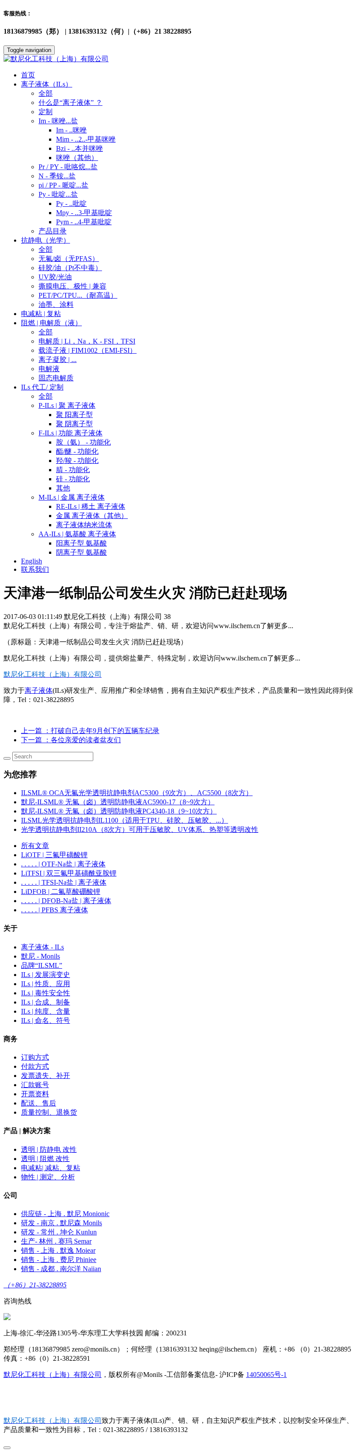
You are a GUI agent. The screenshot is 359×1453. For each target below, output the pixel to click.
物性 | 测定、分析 (48, 1177)
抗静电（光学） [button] (45, 240)
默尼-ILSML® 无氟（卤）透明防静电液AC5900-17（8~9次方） (118, 802)
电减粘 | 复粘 (41, 313)
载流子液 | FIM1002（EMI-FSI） (88, 350)
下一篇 (71, 740)
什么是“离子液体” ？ (70, 102)
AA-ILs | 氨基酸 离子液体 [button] (77, 534)
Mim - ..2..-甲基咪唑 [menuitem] (86, 139)
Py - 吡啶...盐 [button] (58, 194)
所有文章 (35, 845)
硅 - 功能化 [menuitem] (73, 479)
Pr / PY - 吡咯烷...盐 (68, 166)
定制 (46, 111)
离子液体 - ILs (42, 947)
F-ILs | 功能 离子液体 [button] (70, 433)
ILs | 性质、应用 (45, 983)
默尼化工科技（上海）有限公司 (53, 1374)
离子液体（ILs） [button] (46, 84)
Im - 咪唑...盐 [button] (58, 121)
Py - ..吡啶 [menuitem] (71, 203)
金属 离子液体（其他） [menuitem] (92, 515)
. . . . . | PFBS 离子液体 (54, 910)
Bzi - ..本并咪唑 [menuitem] (79, 148)
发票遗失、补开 (45, 1075)
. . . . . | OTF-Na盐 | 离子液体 (63, 864)
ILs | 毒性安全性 (45, 993)
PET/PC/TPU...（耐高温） (78, 295)
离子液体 (39, 690)
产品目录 (53, 231)
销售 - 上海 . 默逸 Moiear (58, 1250)
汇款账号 (35, 1084)
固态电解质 (56, 378)
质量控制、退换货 (49, 1112)
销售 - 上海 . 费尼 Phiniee (58, 1259)
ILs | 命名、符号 (45, 1020)
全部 (46, 93)
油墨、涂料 (56, 304)
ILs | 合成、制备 (45, 1002)
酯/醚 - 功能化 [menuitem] (77, 451)
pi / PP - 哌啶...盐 (63, 185)
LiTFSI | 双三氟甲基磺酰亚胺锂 (68, 873)
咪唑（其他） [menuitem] (77, 157)
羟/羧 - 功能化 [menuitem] (77, 460)
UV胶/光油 (55, 277)
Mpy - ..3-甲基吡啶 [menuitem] (84, 212)
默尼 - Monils (40, 956)
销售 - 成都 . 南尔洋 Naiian (61, 1268)
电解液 (49, 368)
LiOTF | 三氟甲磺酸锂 (54, 855)
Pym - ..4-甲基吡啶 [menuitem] (84, 222)
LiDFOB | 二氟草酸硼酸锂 (60, 891)
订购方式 (35, 1057)
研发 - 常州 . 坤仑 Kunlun (59, 1232)
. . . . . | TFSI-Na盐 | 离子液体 (63, 882)
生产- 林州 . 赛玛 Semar (56, 1241)
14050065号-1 (266, 1374)
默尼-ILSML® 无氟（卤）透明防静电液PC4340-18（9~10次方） (119, 811)
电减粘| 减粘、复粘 (50, 1167)
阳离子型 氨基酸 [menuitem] (81, 543)
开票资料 (35, 1094)
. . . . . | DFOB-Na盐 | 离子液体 (66, 900)
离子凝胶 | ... (58, 359)
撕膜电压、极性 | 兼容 (72, 286)
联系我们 (35, 569)
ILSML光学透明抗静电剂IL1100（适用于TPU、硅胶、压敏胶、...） (124, 820)
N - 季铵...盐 (57, 176)
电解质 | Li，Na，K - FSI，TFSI (87, 341)
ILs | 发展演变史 (45, 974)
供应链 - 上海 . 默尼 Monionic (65, 1213)
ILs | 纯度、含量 (45, 1011)
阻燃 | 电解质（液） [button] (51, 323)
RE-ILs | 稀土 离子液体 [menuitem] (90, 506)
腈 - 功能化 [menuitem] (73, 469)
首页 (28, 75)
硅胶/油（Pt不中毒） (70, 267)
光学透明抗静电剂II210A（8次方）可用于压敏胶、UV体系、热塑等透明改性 (139, 829)
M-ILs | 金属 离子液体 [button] (72, 497)
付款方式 (35, 1066)
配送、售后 (38, 1103)
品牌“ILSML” (41, 965)
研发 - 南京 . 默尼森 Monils (61, 1223)
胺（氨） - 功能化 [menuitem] (83, 442)
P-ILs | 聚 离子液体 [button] (67, 405)
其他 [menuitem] (63, 488)
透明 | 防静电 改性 (49, 1149)
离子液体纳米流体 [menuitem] (84, 524)
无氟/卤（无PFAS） (69, 258)
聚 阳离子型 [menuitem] (74, 414)
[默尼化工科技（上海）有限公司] (179, 59)
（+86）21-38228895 (35, 1285)
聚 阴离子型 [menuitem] (74, 424)
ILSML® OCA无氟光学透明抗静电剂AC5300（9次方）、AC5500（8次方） (137, 792)
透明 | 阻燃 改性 (45, 1158)
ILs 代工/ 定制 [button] (42, 387)
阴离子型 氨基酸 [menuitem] (81, 552)
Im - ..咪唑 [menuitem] (71, 130)
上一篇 (90, 730)
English (31, 561)
